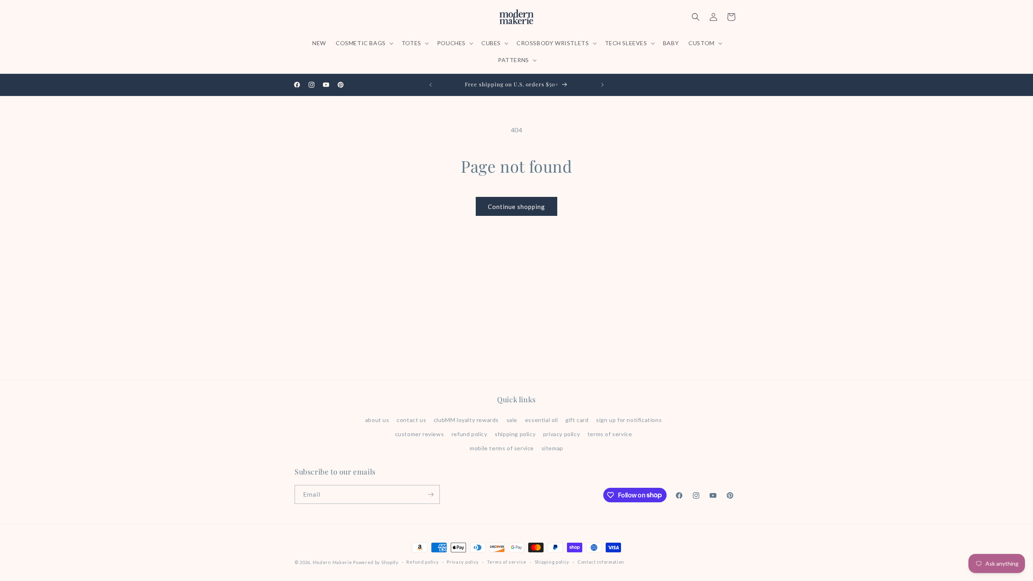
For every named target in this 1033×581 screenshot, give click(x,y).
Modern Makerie (332, 562)
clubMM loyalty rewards (466, 419)
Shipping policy (552, 561)
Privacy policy (463, 561)
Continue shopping (516, 206)
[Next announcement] (602, 84)
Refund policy (422, 561)
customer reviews (419, 434)
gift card (576, 419)
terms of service (610, 434)
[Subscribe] (430, 494)
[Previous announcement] (430, 84)
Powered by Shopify (376, 562)
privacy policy (561, 434)
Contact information (600, 561)
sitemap (552, 448)
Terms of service (507, 561)
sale (511, 419)
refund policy (469, 434)
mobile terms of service (502, 448)
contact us (411, 419)
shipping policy (515, 434)
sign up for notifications (629, 419)
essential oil (541, 419)
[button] (364, 43)
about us (377, 419)
